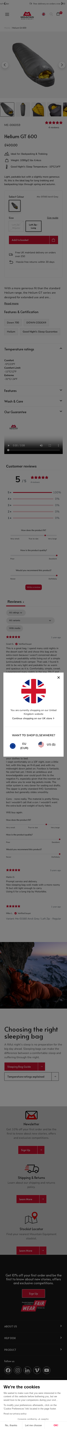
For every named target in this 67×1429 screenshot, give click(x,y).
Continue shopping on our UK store (32, 718)
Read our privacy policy (15, 1414)
